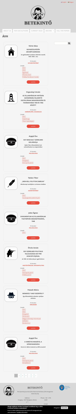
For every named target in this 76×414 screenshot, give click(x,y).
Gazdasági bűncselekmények (31, 198)
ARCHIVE (48, 31)
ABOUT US (7, 31)
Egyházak (25, 72)
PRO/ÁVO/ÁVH (33, 153)
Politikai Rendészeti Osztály (30, 77)
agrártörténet (33, 191)
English (64, 2)
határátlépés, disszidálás (33, 112)
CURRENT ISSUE (37, 31)
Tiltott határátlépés (28, 121)
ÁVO (24, 70)
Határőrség (26, 119)
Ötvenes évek (27, 75)
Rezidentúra (26, 323)
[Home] (38, 19)
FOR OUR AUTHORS (21, 31)
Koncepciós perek (28, 163)
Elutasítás (64, 407)
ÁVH (24, 68)
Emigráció (25, 160)
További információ (21, 412)
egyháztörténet (33, 63)
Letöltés (33, 82)
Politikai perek (27, 275)
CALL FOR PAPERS (63, 31)
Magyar (71, 2)
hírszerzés (33, 305)
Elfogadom (57, 408)
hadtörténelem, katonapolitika (33, 265)
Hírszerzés (26, 316)
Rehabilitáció (26, 363)
